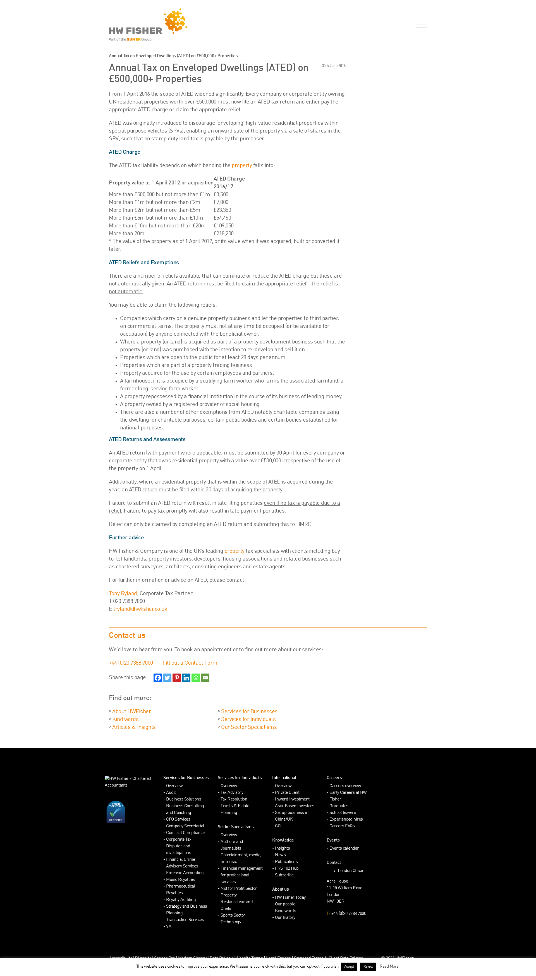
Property (228, 895)
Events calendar (344, 849)
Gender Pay (164, 958)
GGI (278, 826)
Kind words (125, 719)
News (280, 855)
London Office (350, 871)
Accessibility (120, 958)
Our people (285, 904)
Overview (174, 786)
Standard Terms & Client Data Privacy (328, 958)
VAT (169, 927)
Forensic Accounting (185, 873)
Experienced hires (346, 820)
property (242, 165)
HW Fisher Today (290, 898)
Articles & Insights (134, 727)
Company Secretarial (185, 826)
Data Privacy (221, 958)
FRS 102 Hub (287, 869)
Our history (285, 918)
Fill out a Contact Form (189, 663)
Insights (282, 849)
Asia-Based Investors (294, 806)
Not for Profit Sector (239, 889)
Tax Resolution (234, 799)
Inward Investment (292, 799)
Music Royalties (180, 880)
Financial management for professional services (241, 875)
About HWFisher (131, 711)
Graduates (338, 806)
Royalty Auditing (181, 900)
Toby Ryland (123, 593)
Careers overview (345, 786)
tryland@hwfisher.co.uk (140, 609)
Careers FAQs (342, 826)
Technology (231, 922)
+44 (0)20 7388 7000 (131, 663)
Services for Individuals (248, 719)
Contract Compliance (185, 833)
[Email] (205, 678)
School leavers (342, 813)
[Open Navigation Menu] (420, 25)
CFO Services (178, 820)
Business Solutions (183, 799)
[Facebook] (158, 678)
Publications (286, 862)
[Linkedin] (186, 678)
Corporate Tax (179, 840)
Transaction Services (185, 920)
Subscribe (284, 875)
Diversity (143, 958)
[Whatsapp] (196, 678)
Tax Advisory (232, 793)
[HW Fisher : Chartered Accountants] (186, 24)
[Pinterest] (177, 678)
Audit (171, 793)
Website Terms (249, 958)
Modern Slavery (193, 958)
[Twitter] (167, 678)
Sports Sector (233, 916)
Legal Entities (278, 958)
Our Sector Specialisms (249, 727)
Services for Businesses (249, 711)
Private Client (287, 793)
